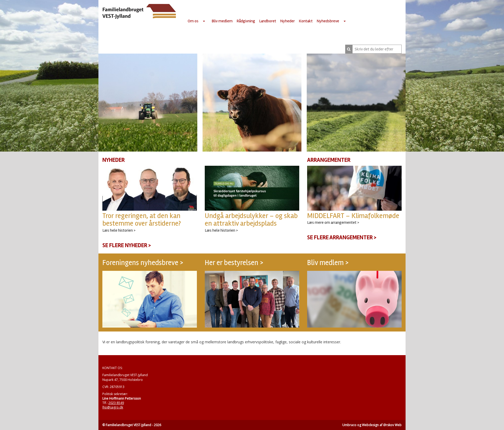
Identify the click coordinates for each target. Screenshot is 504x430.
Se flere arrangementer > (341, 237)
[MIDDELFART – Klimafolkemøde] (354, 188)
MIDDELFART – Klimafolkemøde (353, 215)
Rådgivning (246, 21)
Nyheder (287, 21)
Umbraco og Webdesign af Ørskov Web (372, 425)
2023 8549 (116, 403)
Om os (193, 21)
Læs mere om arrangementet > (333, 222)
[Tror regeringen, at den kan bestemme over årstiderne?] (149, 188)
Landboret (267, 21)
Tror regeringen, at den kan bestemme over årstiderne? (141, 219)
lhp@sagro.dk (112, 407)
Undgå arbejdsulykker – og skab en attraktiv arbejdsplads (251, 219)
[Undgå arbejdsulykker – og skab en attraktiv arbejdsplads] (252, 188)
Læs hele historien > (118, 230)
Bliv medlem (222, 21)
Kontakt (306, 21)
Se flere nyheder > (126, 245)
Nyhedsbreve (328, 21)
